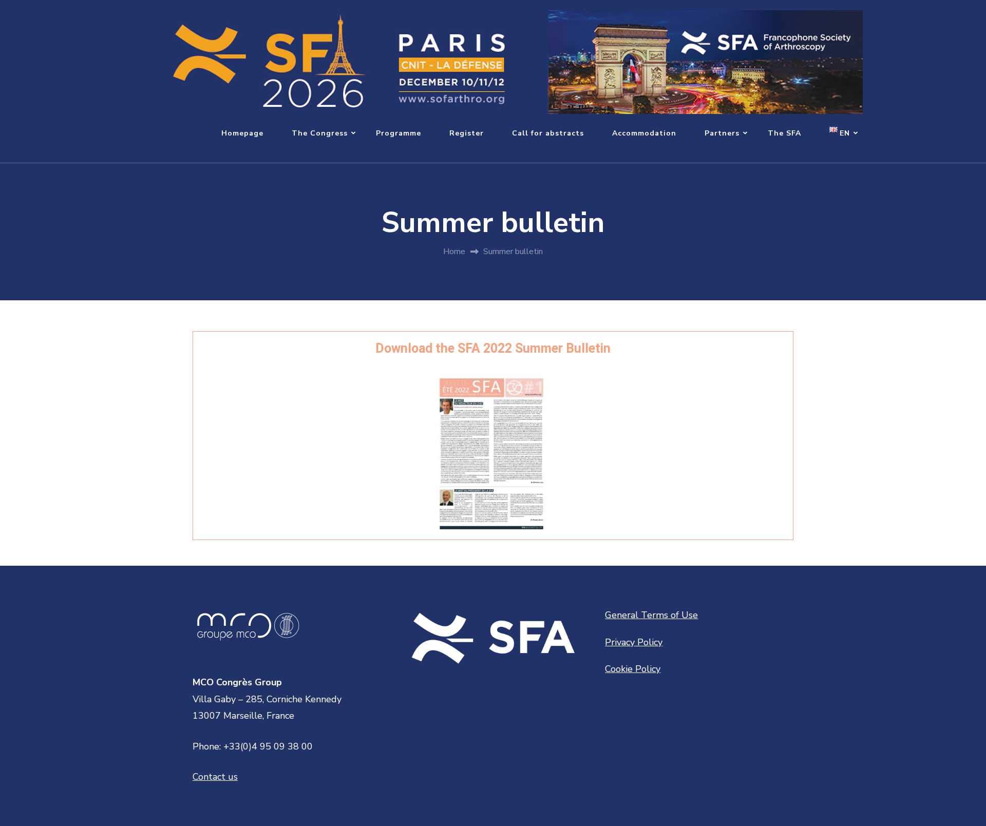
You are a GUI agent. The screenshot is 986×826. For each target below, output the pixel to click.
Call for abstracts (548, 133)
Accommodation (644, 133)
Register (466, 133)
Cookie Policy (632, 669)
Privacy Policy (633, 642)
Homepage (242, 133)
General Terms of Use (651, 615)
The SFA (784, 133)
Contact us (215, 777)
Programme (398, 133)
